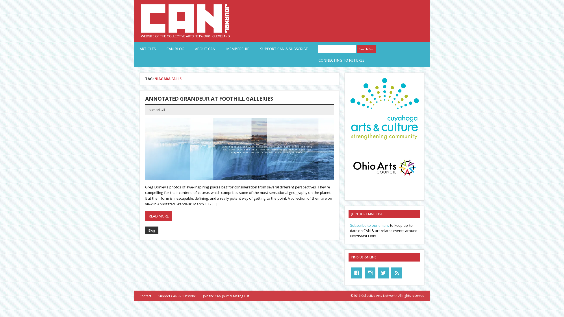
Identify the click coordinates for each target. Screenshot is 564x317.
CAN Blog (175, 48)
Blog (151, 230)
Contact (145, 296)
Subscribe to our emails (369, 225)
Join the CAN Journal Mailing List (226, 296)
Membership (237, 48)
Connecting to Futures (342, 60)
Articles (148, 48)
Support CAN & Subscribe (284, 48)
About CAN (205, 48)
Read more (159, 216)
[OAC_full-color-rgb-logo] (384, 176)
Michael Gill (157, 110)
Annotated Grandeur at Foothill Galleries (209, 98)
